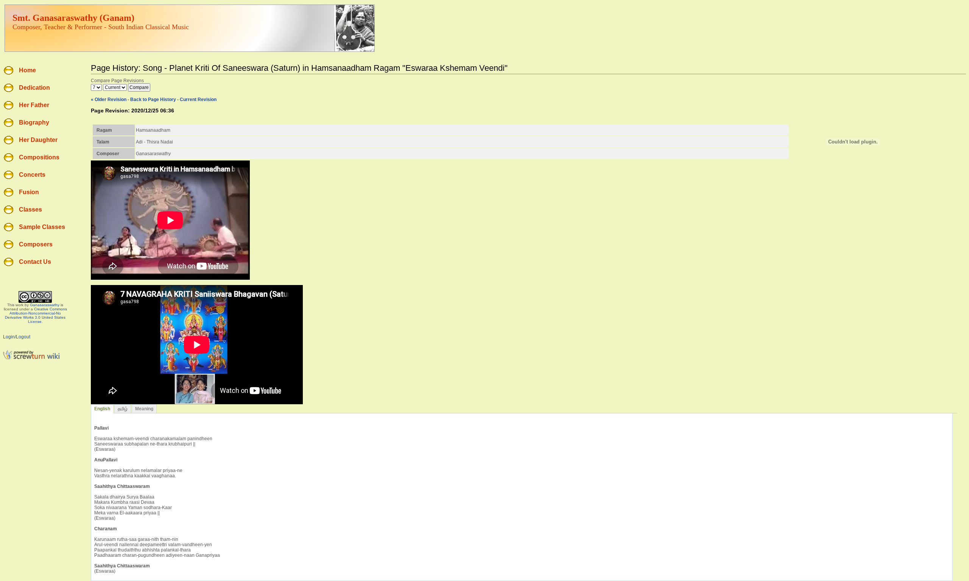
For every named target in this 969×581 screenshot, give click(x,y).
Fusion (29, 192)
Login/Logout (16, 337)
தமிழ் (123, 408)
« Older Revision (108, 99)
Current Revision (198, 99)
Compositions (39, 157)
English (102, 408)
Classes (30, 209)
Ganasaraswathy (44, 305)
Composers (36, 244)
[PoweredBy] (31, 358)
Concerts (32, 174)
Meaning (144, 408)
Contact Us (35, 262)
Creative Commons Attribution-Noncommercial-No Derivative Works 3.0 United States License (36, 315)
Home (27, 70)
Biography (34, 122)
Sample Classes (42, 227)
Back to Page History (153, 99)
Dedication (34, 87)
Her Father (34, 105)
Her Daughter (38, 140)
